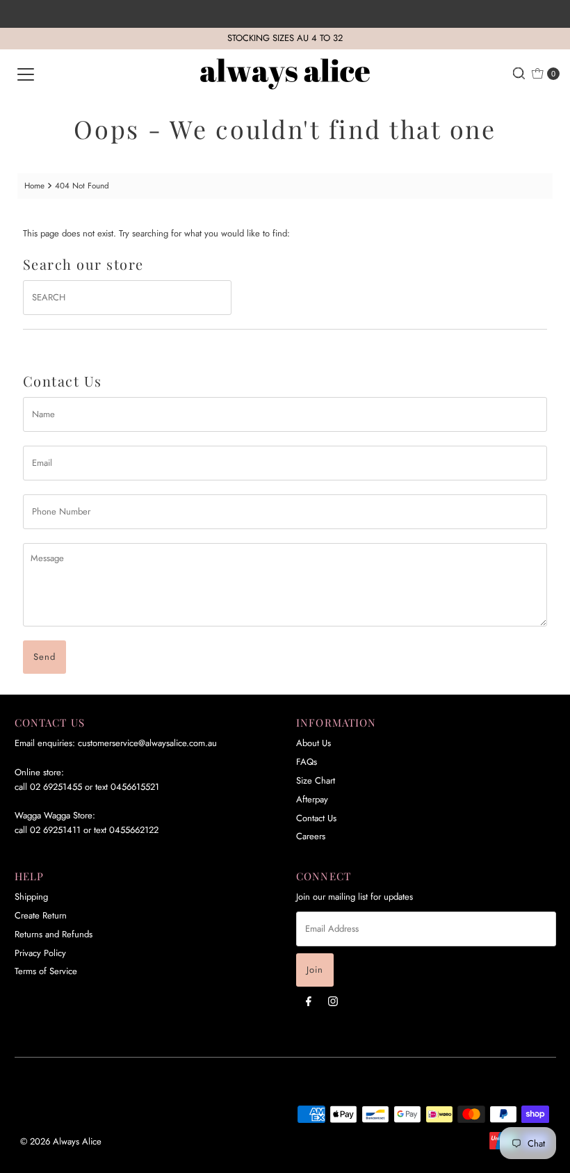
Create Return (41, 915)
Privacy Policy (40, 953)
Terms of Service (46, 971)
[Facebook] (308, 1001)
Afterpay (312, 799)
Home (34, 185)
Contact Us (316, 818)
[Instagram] (333, 1001)
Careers (310, 836)
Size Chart (315, 780)
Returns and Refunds (53, 934)
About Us (313, 743)
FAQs (306, 761)
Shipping (31, 896)
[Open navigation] (25, 73)
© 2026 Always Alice (60, 1141)
